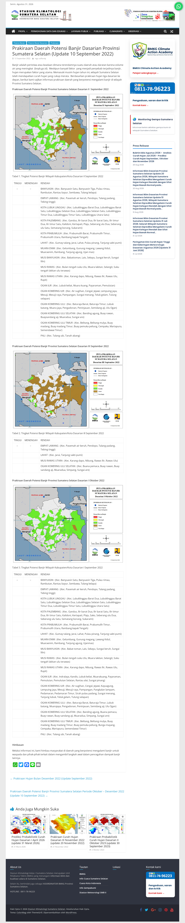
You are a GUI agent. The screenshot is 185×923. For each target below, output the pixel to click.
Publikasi (99, 31)
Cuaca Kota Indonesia (90, 883)
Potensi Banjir (19, 43)
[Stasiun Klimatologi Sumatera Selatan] (13, 31)
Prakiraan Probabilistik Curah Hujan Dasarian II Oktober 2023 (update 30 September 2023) (105, 841)
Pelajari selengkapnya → (146, 73)
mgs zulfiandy (40, 58)
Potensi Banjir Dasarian (37, 43)
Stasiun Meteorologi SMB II (92, 892)
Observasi (133, 31)
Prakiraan (55, 43)
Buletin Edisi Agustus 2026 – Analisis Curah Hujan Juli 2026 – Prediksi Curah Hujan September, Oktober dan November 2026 (152, 157)
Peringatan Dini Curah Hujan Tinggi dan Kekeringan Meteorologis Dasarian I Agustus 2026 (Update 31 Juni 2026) (152, 246)
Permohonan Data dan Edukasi (48, 31)
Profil (21, 31)
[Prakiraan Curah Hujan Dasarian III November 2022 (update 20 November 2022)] (68, 824)
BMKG (82, 874)
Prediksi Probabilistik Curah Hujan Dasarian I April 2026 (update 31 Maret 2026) (28, 840)
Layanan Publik (79, 31)
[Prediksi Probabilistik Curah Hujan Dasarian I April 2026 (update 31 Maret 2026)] (29, 824)
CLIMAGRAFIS (116, 31)
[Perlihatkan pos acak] (172, 31)
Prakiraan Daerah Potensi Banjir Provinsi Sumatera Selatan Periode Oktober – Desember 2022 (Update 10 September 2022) (67, 793)
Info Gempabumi (87, 887)
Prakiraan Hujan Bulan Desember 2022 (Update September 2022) (51, 778)
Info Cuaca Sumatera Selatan (93, 878)
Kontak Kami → (141, 105)
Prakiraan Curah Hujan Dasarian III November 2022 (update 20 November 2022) (67, 840)
